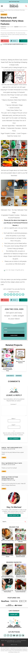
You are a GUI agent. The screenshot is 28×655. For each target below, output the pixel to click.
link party (10, 375)
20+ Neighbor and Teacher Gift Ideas (20, 541)
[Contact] (20, 635)
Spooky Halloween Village (15, 105)
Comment (14, 404)
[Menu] (2, 6)
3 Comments (3, 28)
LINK (2, 284)
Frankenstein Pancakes (13, 128)
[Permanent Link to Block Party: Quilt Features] (20, 359)
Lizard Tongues (21, 133)
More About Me (14, 515)
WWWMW (3, 14)
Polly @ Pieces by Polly (10, 463)
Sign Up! (14, 614)
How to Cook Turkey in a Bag (7, 540)
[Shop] (23, 635)
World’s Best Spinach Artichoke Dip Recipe (20, 576)
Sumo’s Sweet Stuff (18, 70)
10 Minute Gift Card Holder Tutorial (7, 556)
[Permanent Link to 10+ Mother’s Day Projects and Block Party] (8, 366)
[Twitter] (17, 635)
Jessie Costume (14, 107)
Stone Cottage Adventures (9, 485)
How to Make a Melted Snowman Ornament (20, 556)
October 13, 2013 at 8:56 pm (8, 464)
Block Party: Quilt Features (20, 362)
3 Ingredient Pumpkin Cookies (10, 215)
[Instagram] (11, 635)
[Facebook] (5, 635)
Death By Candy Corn (14, 136)
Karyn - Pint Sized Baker (10, 447)
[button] (25, 46)
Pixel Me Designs (16, 641)
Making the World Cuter (15, 59)
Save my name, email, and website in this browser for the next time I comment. (13, 433)
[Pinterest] (8, 635)
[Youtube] (14, 635)
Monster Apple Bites (8, 125)
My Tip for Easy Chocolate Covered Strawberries (20, 591)
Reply (4, 457)
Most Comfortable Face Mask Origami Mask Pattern (7, 576)
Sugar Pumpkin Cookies (8, 133)
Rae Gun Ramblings (14, 6)
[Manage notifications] (2, 645)
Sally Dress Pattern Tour (14, 110)
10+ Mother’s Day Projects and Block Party (7, 369)
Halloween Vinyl (6, 210)
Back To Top (14, 644)
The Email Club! (14, 1)
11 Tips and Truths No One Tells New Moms (7, 591)
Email (13, 425)
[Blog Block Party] (14, 270)
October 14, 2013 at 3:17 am (8, 480)
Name (14, 418)
